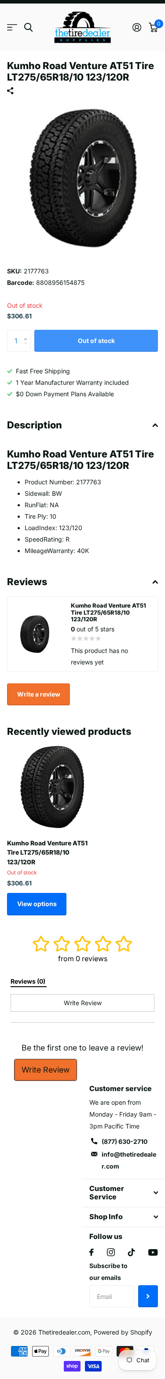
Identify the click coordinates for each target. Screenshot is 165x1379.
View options (37, 903)
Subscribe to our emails (108, 1271)
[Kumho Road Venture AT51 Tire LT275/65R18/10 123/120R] (52, 787)
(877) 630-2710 (124, 1141)
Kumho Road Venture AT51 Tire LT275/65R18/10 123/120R (47, 852)
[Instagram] (111, 1252)
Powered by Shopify (123, 1332)
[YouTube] (153, 1252)
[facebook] (91, 1252)
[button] (27, 333)
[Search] (28, 27)
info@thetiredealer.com (129, 1160)
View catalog (12, 27)
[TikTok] (131, 1252)
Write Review (46, 1069)
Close (123, 1193)
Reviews (27, 581)
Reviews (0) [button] (29, 981)
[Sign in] (136, 27)
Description (34, 425)
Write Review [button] (83, 1003)
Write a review (38, 694)
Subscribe (148, 1296)
